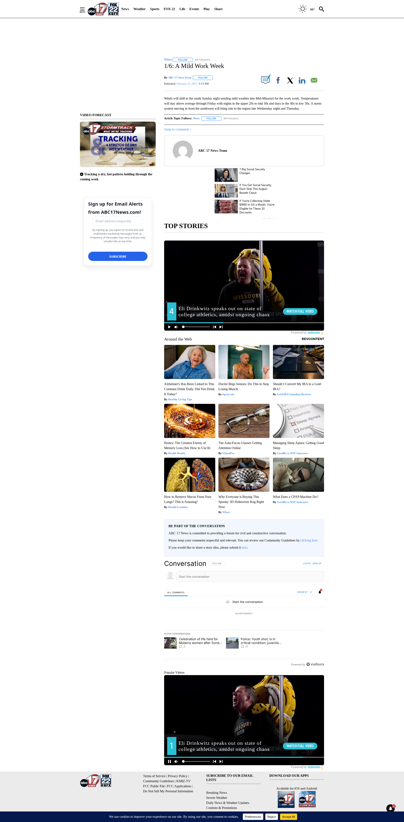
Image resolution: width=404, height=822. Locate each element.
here (244, 547)
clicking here (309, 540)
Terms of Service (154, 776)
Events (194, 9)
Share (218, 9)
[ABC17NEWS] (103, 9)
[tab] (176, 592)
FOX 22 (169, 9)
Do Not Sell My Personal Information (168, 791)
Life (182, 9)
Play (206, 9)
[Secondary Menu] (85, 9)
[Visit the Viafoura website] (315, 664)
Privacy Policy (177, 776)
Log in (306, 563)
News (125, 9)
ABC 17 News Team (179, 77)
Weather (139, 9)
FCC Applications (179, 786)
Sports (154, 9)
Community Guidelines (158, 781)
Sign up (317, 563)
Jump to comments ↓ (177, 129)
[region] (244, 614)
